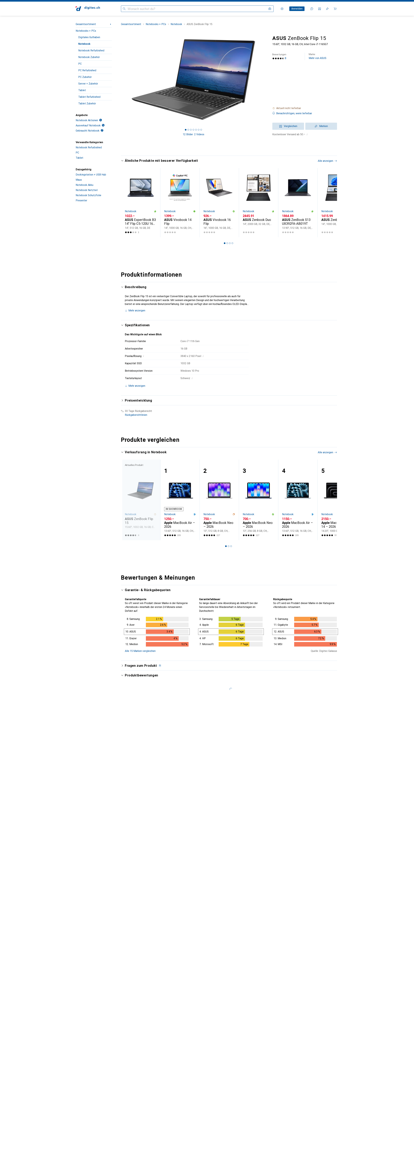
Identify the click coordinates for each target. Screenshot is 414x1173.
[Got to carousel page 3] (191, 130)
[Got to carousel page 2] (188, 130)
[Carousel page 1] (185, 130)
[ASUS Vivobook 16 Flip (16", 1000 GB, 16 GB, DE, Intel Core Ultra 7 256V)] (219, 202)
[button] (304, 108)
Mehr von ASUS (317, 56)
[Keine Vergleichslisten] (319, 8)
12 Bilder (188, 134)
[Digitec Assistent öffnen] (311, 8)
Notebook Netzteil (87, 190)
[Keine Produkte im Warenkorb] (335, 8)
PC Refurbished (87, 70)
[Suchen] (124, 8)
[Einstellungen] (282, 8)
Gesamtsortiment (86, 24)
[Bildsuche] (270, 8)
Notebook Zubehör (89, 57)
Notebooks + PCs (86, 30)
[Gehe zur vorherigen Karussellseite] (127, 202)
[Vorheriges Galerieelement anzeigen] (120, 79)
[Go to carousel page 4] (232, 243)
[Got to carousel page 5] (196, 130)
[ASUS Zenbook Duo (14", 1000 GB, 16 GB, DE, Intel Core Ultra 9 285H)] (337, 202)
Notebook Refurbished (91, 50)
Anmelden (297, 8)
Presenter (81, 200)
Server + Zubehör (88, 83)
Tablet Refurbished (89, 96)
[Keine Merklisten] (327, 8)
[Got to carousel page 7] (201, 130)
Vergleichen (290, 126)
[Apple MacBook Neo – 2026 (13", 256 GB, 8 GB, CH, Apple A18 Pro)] (258, 500)
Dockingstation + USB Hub (91, 174)
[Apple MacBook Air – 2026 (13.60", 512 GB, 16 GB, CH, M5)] (180, 500)
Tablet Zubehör (87, 103)
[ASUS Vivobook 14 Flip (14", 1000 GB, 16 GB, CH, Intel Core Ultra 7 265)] (180, 202)
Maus (79, 179)
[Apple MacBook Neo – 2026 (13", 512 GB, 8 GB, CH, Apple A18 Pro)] (219, 500)
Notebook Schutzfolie (88, 195)
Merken (323, 126)
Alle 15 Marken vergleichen (140, 651)
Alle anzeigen (325, 160)
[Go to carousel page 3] (230, 243)
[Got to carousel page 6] (198, 130)
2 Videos (199, 134)
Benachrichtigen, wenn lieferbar (294, 113)
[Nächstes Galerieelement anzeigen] (266, 79)
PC (80, 63)
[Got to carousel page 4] (193, 130)
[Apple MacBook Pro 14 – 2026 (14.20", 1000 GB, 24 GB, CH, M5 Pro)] (337, 500)
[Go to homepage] (88, 8)
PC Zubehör (85, 77)
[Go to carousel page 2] (227, 243)
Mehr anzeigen (136, 310)
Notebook (84, 43)
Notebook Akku (84, 184)
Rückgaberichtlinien (136, 414)
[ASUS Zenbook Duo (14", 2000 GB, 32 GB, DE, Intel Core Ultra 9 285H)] (258, 202)
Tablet (82, 90)
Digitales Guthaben (89, 37)
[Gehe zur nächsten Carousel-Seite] (331, 202)
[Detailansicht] (157, 632)
